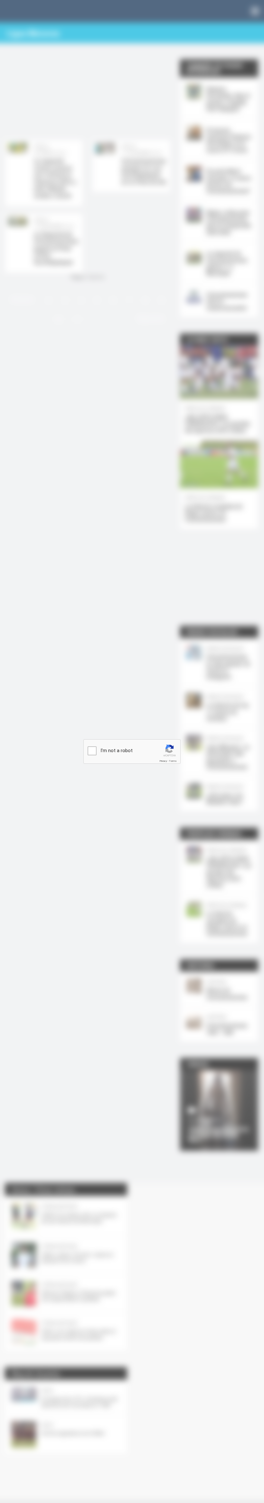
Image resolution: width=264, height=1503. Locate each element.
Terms (173, 761)
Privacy (163, 761)
